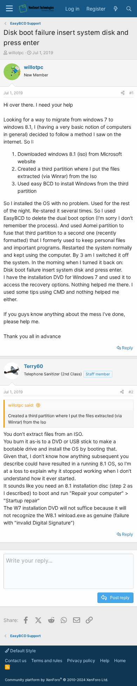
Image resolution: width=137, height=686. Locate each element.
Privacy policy (81, 660)
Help (104, 660)
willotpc (16, 52)
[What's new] (115, 8)
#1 (131, 92)
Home (120, 660)
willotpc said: (21, 405)
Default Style (22, 650)
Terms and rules (46, 660)
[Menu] (9, 8)
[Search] (129, 8)
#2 (131, 391)
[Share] (122, 93)
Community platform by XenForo (56, 680)
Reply (127, 347)
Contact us (15, 660)
